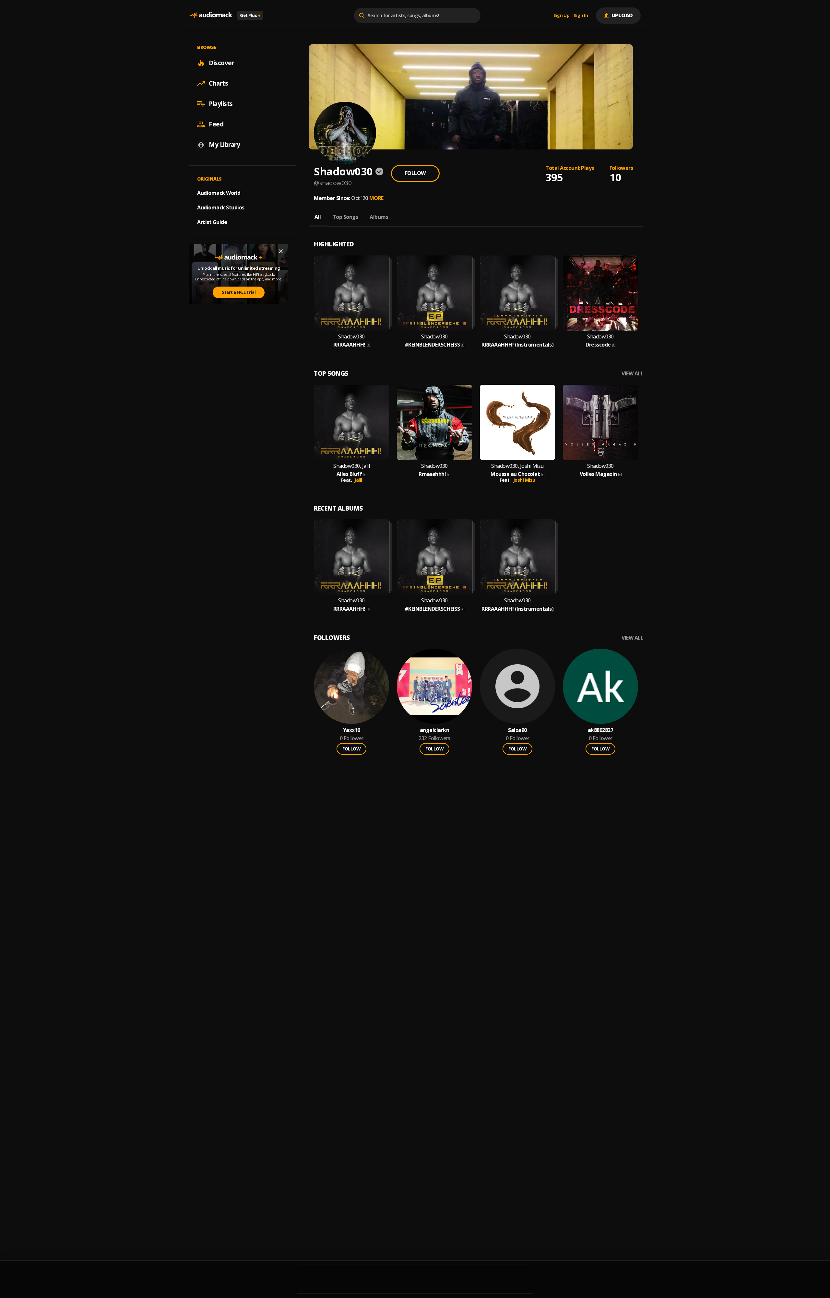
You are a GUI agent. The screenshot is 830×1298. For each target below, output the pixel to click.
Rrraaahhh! (432, 474)
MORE (376, 198)
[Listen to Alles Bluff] (351, 422)
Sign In (581, 15)
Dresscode (598, 344)
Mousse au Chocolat (515, 474)
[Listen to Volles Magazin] (600, 422)
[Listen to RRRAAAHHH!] (351, 293)
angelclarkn (434, 730)
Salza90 (517, 730)
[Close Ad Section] (281, 251)
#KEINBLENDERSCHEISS (432, 344)
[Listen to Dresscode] (600, 293)
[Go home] (210, 15)
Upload (622, 15)
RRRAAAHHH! (349, 344)
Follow (415, 173)
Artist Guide (212, 222)
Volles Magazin (598, 474)
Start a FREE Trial (238, 292)
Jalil (358, 480)
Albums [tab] (379, 216)
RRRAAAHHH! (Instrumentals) (517, 344)
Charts (218, 83)
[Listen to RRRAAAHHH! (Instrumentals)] (517, 293)
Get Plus (250, 15)
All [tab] (317, 216)
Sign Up (561, 15)
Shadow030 (351, 336)
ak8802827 (600, 730)
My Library (224, 144)
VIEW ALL (632, 373)
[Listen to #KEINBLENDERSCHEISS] (434, 293)
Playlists (221, 104)
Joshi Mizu (524, 480)
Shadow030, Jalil (351, 466)
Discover (221, 63)
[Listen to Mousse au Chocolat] (517, 422)
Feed (216, 124)
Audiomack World (219, 192)
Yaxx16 (351, 730)
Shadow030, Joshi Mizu (517, 466)
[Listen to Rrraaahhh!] (434, 422)
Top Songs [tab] (345, 216)
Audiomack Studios (220, 207)
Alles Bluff (349, 474)
